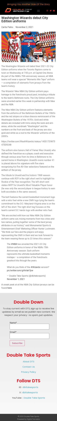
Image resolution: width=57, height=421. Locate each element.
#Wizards (35, 267)
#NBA (14, 244)
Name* (13, 323)
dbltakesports (30, 387)
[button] (38, 11)
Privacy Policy (28, 372)
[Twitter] (50, 10)
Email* (13, 332)
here (9, 288)
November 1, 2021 (16, 279)
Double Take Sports (34, 397)
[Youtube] (54, 10)
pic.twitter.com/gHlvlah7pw (20, 270)
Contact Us (28, 366)
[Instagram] (47, 10)
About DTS (28, 361)
